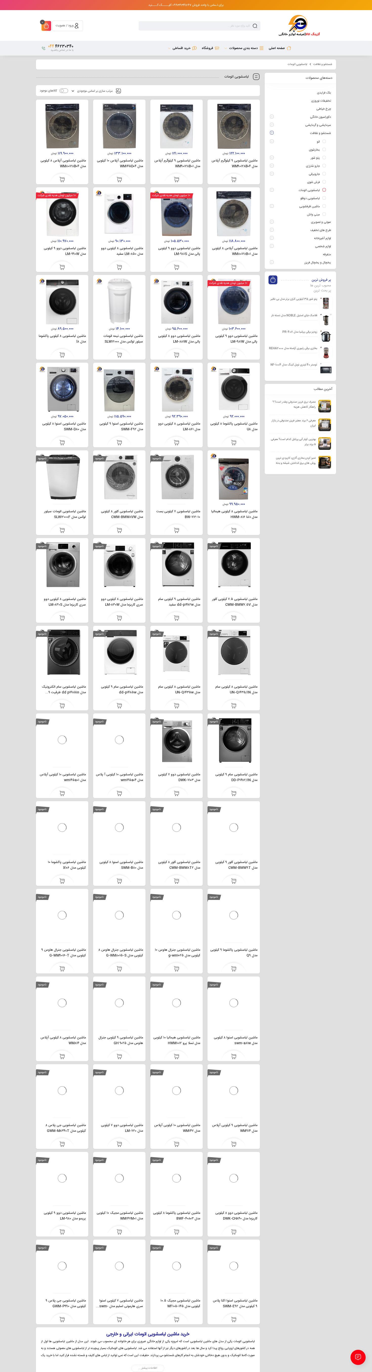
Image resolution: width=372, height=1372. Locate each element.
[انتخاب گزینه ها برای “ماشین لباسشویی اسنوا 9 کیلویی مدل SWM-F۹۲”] (119, 443)
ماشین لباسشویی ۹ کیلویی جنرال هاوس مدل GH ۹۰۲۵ (120, 1040)
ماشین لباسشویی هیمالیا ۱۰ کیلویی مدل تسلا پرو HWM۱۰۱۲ (176, 1040)
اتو (318, 141)
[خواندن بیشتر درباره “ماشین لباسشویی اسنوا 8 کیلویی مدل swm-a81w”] (233, 1057)
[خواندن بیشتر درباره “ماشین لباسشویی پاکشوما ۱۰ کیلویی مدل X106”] (62, 881)
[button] (233, 180)
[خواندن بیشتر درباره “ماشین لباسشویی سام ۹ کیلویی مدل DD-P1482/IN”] (233, 794)
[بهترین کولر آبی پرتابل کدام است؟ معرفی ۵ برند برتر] (324, 443)
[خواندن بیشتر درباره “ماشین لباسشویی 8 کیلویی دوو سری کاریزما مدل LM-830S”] (62, 618)
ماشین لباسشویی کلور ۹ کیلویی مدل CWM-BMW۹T (236, 865)
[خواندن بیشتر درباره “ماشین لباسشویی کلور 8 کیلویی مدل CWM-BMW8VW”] (119, 530)
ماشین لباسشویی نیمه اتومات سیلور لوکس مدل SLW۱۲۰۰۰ (123, 338)
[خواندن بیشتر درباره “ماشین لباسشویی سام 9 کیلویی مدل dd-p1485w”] (119, 706)
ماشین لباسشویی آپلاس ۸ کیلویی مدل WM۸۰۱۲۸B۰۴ (63, 163)
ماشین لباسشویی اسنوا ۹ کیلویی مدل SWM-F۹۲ (121, 426)
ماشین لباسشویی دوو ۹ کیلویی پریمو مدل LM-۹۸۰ (65, 1215)
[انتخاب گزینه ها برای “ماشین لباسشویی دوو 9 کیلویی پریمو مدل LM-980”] (62, 1232)
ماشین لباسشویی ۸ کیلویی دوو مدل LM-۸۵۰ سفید (122, 251)
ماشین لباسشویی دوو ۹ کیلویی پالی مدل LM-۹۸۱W (236, 338)
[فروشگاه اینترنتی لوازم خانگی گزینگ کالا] (298, 25)
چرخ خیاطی (323, 108)
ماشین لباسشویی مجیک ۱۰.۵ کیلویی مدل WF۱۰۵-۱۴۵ (180, 1303)
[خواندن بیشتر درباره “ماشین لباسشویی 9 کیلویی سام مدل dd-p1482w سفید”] (176, 618)
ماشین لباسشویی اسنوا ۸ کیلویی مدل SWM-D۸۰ (64, 426)
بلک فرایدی (324, 92)
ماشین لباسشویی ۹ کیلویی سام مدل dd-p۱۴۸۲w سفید (179, 602)
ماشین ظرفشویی (309, 206)
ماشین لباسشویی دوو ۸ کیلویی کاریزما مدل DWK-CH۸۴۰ (236, 1215)
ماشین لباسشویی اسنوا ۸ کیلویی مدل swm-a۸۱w (235, 1040)
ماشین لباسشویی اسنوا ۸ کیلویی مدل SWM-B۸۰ (121, 865)
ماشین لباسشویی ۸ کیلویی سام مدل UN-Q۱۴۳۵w (179, 689)
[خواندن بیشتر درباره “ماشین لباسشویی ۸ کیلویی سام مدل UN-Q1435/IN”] (233, 706)
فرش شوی (313, 182)
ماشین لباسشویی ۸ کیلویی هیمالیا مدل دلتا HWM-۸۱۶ (234, 514)
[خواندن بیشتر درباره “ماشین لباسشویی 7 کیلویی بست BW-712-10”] (176, 530)
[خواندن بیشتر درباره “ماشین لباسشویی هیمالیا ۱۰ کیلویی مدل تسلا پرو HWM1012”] (176, 1057)
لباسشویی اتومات (309, 190)
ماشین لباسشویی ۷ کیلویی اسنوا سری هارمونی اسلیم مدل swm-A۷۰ (121, 1306)
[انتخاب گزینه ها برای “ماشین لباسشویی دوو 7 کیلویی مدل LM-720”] (119, 1144)
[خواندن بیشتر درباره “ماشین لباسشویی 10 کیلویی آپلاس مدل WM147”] (176, 1144)
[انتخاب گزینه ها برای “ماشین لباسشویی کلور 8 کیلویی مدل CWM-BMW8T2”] (176, 881)
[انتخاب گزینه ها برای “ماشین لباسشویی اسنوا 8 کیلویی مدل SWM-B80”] (119, 881)
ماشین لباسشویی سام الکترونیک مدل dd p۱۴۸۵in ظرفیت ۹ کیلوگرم (64, 692)
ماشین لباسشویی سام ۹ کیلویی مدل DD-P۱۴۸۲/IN (236, 777)
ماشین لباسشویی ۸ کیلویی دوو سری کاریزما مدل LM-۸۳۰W (122, 602)
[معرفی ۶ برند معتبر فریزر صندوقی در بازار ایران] (324, 424)
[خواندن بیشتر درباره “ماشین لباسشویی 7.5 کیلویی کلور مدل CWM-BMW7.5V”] (233, 618)
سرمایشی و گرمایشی (318, 125)
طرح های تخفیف (320, 230)
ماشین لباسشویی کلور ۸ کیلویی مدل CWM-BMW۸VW (122, 514)
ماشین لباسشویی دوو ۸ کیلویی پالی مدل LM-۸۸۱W (179, 338)
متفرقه (327, 254)
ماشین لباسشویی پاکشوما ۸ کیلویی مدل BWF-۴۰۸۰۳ (176, 1215)
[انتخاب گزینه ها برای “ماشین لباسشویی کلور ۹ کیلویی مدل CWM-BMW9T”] (233, 881)
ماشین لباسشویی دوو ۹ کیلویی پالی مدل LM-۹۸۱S (179, 251)
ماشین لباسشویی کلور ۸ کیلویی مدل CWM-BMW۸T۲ (179, 865)
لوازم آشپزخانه (322, 238)
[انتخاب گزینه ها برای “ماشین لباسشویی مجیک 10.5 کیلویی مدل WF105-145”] (176, 1320)
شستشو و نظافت (322, 64)
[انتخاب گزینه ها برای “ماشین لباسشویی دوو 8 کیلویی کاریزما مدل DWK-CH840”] (233, 1232)
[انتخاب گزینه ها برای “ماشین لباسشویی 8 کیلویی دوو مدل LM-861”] (176, 443)
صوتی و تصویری (321, 222)
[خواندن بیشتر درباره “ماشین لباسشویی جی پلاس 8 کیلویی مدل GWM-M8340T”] (62, 1144)
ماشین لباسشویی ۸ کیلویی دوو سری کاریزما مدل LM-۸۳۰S (65, 602)
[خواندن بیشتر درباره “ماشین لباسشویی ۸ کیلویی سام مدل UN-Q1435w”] (176, 706)
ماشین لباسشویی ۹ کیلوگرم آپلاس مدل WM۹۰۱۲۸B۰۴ (234, 163)
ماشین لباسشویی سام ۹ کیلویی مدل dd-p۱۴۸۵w (122, 689)
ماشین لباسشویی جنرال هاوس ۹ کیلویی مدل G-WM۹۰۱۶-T (63, 952)
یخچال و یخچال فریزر (317, 262)
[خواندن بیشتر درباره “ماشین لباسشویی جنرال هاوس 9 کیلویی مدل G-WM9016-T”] (62, 969)
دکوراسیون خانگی (320, 117)
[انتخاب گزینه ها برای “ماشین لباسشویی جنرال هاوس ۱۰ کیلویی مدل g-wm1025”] (176, 969)
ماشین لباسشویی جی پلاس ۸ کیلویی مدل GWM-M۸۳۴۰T (66, 1128)
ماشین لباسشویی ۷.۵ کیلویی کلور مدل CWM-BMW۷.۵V (234, 602)
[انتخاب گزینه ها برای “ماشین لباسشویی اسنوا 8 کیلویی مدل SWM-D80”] (62, 443)
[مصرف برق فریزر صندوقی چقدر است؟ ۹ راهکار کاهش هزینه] (324, 406)
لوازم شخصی (323, 246)
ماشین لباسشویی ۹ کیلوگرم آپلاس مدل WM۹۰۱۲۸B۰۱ (177, 163)
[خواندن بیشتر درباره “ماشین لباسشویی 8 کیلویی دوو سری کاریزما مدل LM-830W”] (119, 618)
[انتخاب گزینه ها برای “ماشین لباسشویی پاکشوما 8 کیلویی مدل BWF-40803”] (176, 1232)
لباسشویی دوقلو (310, 198)
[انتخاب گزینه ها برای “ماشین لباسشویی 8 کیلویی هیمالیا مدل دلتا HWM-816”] (233, 530)
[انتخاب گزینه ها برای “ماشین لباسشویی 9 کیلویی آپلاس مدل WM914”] (233, 1144)
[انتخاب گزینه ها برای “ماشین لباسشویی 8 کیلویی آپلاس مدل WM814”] (62, 1057)
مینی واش (313, 214)
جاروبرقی (314, 174)
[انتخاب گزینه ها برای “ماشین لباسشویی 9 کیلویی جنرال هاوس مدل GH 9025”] (119, 1057)
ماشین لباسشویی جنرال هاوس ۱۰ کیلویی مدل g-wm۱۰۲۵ (177, 952)
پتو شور (315, 157)
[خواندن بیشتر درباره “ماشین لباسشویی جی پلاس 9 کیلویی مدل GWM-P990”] (62, 1320)
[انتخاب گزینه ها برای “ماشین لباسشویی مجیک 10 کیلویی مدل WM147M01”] (119, 1232)
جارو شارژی (313, 166)
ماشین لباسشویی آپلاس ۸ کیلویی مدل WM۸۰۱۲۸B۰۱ (234, 251)
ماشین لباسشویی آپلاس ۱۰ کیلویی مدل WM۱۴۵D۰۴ (120, 163)
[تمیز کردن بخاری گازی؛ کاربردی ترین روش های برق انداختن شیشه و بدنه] (324, 462)
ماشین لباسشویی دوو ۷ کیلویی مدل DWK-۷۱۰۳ (179, 777)
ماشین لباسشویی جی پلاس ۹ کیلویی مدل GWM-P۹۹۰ (66, 1303)
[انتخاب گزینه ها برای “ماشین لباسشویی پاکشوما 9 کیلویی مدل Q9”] (233, 969)
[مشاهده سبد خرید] (46, 26)
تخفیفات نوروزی (321, 100)
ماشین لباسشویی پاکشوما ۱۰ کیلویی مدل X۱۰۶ (67, 865)
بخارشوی (314, 149)
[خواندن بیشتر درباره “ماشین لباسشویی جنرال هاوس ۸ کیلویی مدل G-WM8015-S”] (119, 969)
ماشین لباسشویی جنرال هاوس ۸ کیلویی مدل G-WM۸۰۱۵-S (120, 952)
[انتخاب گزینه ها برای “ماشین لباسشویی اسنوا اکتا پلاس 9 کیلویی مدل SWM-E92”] (233, 1320)
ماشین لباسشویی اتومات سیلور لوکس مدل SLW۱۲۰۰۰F (65, 514)
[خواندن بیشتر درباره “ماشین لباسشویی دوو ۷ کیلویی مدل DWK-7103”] (176, 794)
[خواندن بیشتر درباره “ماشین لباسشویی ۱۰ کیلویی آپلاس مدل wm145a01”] (62, 794)
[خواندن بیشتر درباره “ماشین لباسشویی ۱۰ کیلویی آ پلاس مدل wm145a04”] (119, 794)
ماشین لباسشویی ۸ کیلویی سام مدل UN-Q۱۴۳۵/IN (236, 689)
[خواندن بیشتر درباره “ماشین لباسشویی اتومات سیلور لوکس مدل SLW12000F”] (62, 530)
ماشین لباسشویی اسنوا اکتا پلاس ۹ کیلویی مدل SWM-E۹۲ (235, 1303)
